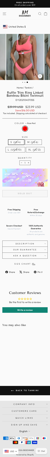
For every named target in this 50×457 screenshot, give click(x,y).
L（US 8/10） (15, 149)
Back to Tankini (27, 390)
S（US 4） (16, 142)
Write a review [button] (25, 310)
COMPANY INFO (24, 404)
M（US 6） (33, 142)
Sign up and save (24, 424)
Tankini (28, 87)
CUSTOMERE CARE (24, 411)
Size (25, 137)
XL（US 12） (35, 149)
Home (20, 87)
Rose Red (25, 128)
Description (25, 243)
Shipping (20, 113)
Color (25, 123)
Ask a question (25, 255)
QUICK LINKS (24, 418)
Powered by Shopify (25, 455)
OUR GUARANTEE (25, 249)
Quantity (25, 158)
